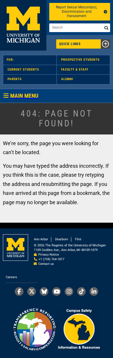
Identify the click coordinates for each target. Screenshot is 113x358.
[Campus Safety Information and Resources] (79, 329)
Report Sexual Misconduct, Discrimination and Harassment (76, 11)
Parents (15, 79)
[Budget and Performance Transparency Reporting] (34, 329)
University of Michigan (23, 25)
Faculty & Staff (74, 69)
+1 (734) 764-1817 (51, 259)
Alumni (67, 79)
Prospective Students (80, 60)
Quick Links (70, 44)
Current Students (23, 69)
